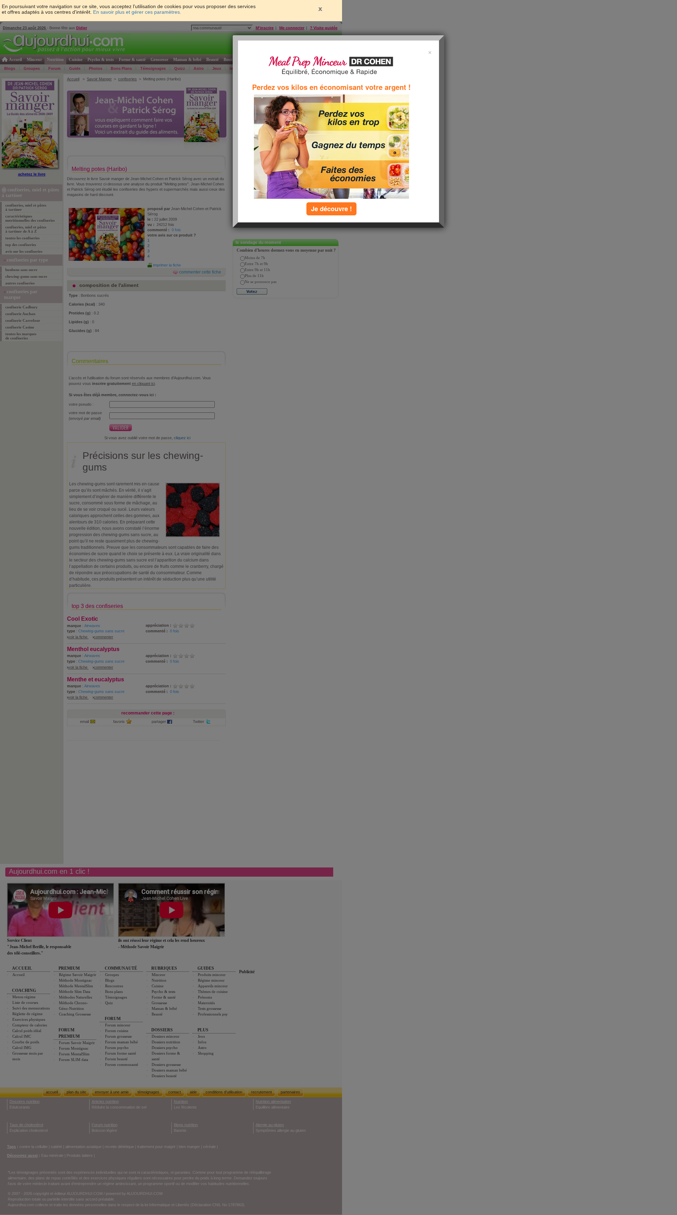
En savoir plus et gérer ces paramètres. (137, 12)
